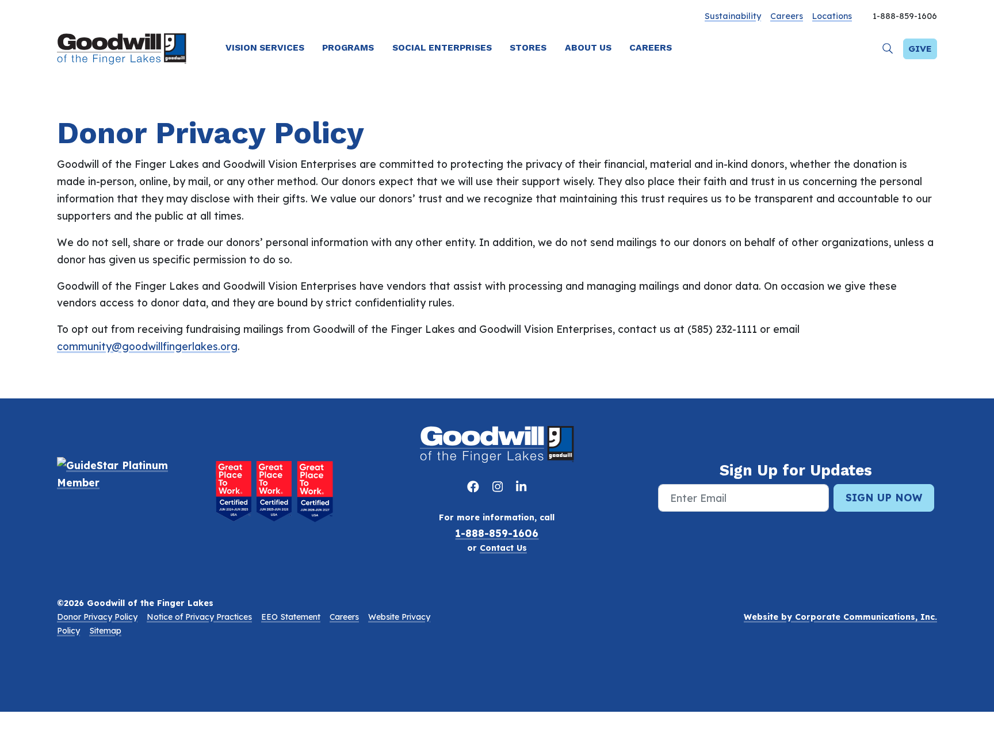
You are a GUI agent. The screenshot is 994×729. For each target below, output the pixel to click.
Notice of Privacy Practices (199, 617)
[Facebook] (475, 486)
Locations (832, 16)
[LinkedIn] (521, 486)
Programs (348, 47)
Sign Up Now (884, 497)
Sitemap (105, 631)
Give (920, 48)
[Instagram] (499, 486)
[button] (888, 49)
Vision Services (264, 47)
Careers (786, 16)
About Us (588, 47)
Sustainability (733, 16)
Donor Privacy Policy (97, 617)
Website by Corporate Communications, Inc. (840, 617)
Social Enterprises (442, 47)
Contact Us (503, 548)
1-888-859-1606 (496, 533)
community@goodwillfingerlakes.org (147, 346)
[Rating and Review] (274, 490)
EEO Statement (290, 617)
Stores (528, 47)
